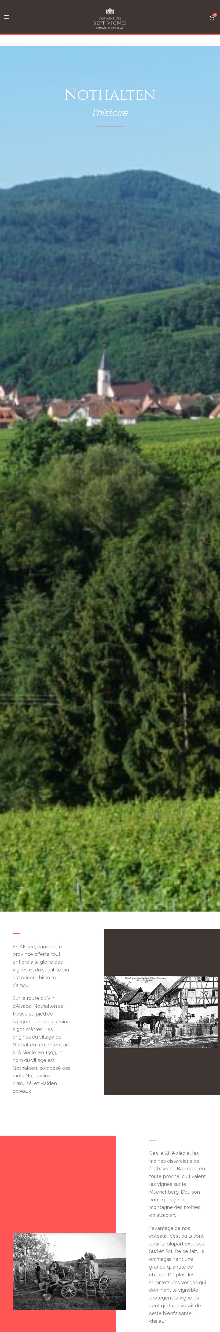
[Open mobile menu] (6, 17)
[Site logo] (110, 16)
